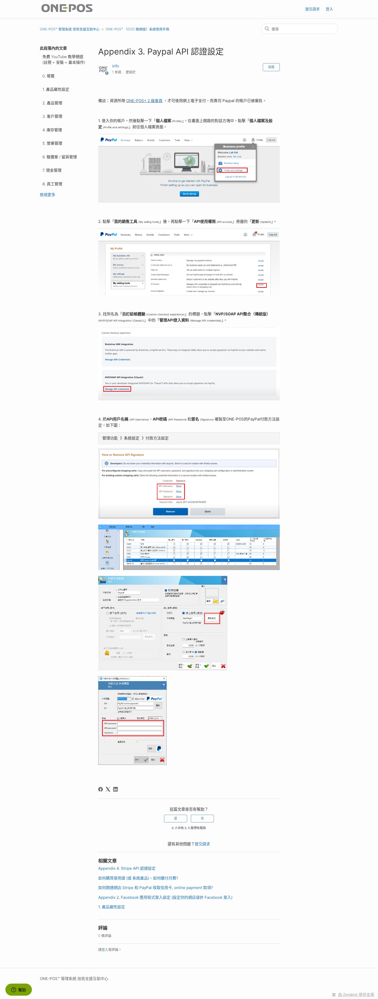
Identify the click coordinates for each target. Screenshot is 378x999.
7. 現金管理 (51, 170)
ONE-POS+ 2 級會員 (144, 100)
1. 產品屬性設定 (55, 89)
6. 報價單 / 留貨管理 (59, 156)
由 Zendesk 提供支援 (356, 994)
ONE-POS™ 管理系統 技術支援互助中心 (70, 29)
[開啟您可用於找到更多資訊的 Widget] (18, 990)
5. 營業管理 (52, 143)
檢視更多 (47, 194)
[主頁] (67, 11)
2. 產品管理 (52, 102)
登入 (105, 949)
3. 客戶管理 (52, 116)
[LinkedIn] (115, 789)
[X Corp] (108, 789)
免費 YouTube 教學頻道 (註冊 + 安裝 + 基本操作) (63, 59)
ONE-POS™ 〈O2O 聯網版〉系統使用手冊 (137, 29)
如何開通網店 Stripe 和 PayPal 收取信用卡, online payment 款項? (155, 887)
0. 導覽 (48, 76)
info (115, 65)
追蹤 (271, 67)
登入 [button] (329, 9)
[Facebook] (100, 789)
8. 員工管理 (52, 183)
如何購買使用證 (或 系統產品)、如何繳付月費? (138, 878)
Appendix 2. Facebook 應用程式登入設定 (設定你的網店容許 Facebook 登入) (165, 897)
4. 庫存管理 (52, 129)
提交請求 (312, 9)
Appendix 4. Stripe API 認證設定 (127, 868)
